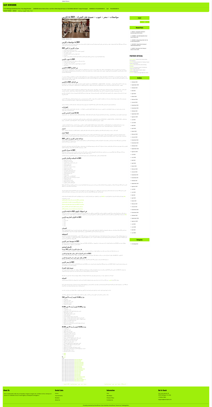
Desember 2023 (135, 105)
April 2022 (134, 163)
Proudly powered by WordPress (92, 405)
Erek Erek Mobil (77, 361)
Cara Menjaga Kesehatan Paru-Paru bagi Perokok (17, 8)
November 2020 (135, 212)
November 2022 (135, 142)
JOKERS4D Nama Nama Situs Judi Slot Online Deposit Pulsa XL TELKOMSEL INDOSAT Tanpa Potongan (60, 8)
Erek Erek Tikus (77, 371)
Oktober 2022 (134, 145)
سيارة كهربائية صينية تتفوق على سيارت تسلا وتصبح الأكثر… (72, 208)
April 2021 (134, 198)
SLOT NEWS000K (9, 4)
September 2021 (135, 183)
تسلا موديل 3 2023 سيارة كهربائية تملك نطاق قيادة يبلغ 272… (73, 204)
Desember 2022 (135, 140)
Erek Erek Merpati (78, 359)
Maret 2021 (134, 200)
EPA (126, 214)
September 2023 (135, 113)
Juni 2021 (134, 192)
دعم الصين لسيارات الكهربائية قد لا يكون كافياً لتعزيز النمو (72, 206)
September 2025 (135, 84)
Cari (139, 18)
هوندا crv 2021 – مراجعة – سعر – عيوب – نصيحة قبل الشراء (75, 384)
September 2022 (135, 148)
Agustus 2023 (135, 116)
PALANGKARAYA (114, 8)
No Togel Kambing (78, 378)
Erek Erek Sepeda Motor (79, 368)
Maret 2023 (134, 131)
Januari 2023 (134, 137)
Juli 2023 (133, 119)
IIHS (125, 196)
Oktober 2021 (134, 180)
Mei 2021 (133, 195)
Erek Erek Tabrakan (78, 370)
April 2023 (134, 128)
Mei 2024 (134, 90)
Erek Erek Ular (77, 374)
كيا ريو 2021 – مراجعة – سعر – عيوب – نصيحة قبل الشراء (115, 384)
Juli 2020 (134, 224)
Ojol (107, 8)
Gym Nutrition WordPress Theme (110, 405)
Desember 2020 (135, 209)
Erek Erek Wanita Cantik (79, 376)
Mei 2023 (133, 125)
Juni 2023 (134, 122)
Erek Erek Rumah (78, 366)
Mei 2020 (133, 229)
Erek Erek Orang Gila (78, 362)
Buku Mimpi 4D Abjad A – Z (80, 379)
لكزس (110, 280)
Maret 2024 (134, 96)
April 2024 (134, 93)
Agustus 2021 (134, 186)
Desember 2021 (135, 174)
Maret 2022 (134, 166)
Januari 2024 (134, 102)
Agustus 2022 (135, 151)
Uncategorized (135, 243)
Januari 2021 (134, 206)
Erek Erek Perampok (78, 365)
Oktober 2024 (135, 87)
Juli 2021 (133, 189)
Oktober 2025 (134, 82)
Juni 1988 (134, 232)
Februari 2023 (135, 134)
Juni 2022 (134, 157)
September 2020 (135, 218)
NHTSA (103, 196)
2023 (65, 353)
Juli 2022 (133, 154)
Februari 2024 (135, 99)
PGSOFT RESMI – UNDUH (10, 11)
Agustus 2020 (135, 221)
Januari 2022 (134, 171)
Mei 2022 (133, 160)
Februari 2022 (135, 169)
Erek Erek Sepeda (78, 367)
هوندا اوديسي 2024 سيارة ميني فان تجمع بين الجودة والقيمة (73, 200)
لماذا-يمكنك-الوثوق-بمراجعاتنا (25, 11)
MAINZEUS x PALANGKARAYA (97, 8)
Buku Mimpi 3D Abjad (78, 380)
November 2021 (135, 177)
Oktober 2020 (134, 215)
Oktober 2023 (134, 111)
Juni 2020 (134, 227)
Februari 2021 (134, 203)
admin (64, 39)
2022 (65, 354)
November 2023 (135, 108)
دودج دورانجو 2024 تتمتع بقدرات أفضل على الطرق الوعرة (72, 202)
